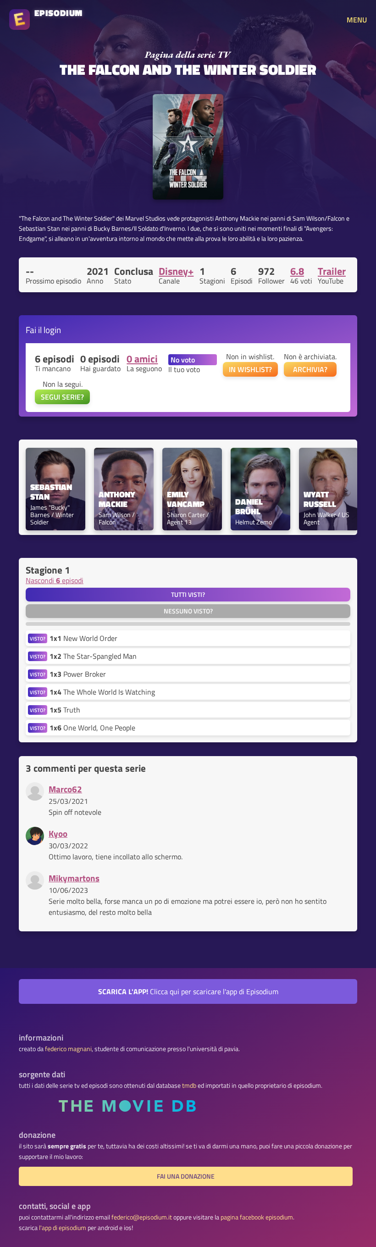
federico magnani (68, 1049)
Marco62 (65, 789)
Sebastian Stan (52, 492)
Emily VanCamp (186, 499)
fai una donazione (186, 1176)
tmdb (189, 1085)
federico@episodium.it (141, 1217)
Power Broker (78, 673)
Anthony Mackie (118, 499)
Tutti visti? (188, 595)
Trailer (332, 271)
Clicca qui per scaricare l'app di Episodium (188, 991)
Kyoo (58, 833)
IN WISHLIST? (250, 369)
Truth (65, 709)
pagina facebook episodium (257, 1217)
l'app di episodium (62, 1228)
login (52, 329)
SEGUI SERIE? (62, 396)
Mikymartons (74, 878)
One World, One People (92, 727)
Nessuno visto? (188, 611)
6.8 (297, 271)
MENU (357, 19)
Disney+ (176, 271)
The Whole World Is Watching (102, 691)
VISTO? (37, 638)
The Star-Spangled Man (93, 656)
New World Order (83, 638)
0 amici (142, 359)
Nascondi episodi (54, 580)
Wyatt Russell (320, 499)
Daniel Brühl (250, 507)
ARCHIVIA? (310, 369)
